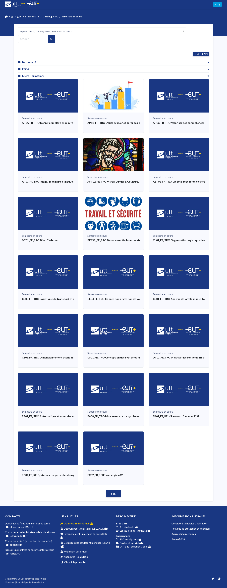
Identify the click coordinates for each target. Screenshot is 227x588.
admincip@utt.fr (19, 536)
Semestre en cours (71, 16)
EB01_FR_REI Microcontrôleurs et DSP (176, 416)
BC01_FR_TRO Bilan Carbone (39, 240)
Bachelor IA (29, 62)
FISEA (25, 69)
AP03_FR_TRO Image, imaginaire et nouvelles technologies (57, 181)
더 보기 (113, 493)
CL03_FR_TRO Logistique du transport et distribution (55, 298)
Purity (41, 582)
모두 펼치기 (202, 54)
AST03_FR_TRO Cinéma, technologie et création (182, 181)
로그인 (217, 4)
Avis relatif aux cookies (183, 534)
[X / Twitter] (213, 578)
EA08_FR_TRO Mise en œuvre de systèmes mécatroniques (123, 416)
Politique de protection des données (191, 528)
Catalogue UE (50, 16)
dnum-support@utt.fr (22, 527)
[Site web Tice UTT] (219, 578)
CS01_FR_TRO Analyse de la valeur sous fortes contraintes (189, 298)
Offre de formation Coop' (135, 546)
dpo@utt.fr (16, 544)
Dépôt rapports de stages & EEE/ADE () (85, 528)
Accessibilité (178, 539)
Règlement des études (75, 551)
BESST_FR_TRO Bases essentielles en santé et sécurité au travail (127, 240)
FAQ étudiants (128, 527)
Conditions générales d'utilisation (189, 523)
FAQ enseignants (130, 539)
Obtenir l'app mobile (74, 562)
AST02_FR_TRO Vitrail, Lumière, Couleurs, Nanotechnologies (124, 181)
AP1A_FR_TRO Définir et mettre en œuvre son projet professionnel (63, 122)
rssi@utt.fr (16, 553)
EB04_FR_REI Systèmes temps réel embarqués (50, 474)
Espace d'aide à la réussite (135, 530)
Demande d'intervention (78, 523)
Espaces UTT (32, 16)
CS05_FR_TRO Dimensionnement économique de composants (60, 357)
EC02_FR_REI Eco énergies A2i (105, 474)
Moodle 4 (9, 582)
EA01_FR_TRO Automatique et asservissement (50, 416)
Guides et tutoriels (131, 543)
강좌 (19, 16)
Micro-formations (33, 75)
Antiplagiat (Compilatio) (76, 556)
